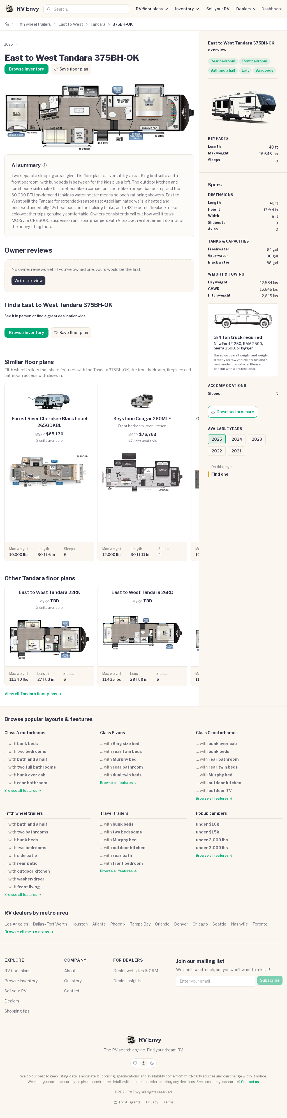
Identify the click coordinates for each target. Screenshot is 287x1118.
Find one (219, 474)
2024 (237, 439)
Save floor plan (73, 69)
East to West (70, 24)
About (70, 970)
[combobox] (86, 8)
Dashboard (272, 8)
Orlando (162, 924)
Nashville (239, 924)
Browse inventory (26, 69)
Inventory (184, 8)
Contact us (250, 1082)
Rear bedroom (223, 61)
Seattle (219, 924)
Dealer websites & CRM (135, 970)
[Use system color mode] (135, 1063)
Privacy (152, 1102)
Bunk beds (264, 70)
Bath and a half (223, 70)
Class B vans (112, 732)
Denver (181, 924)
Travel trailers (114, 813)
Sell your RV (218, 8)
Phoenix (118, 924)
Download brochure (235, 411)
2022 (217, 450)
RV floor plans (149, 8)
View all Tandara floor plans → (33, 693)
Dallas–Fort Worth (50, 924)
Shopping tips (17, 1011)
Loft (245, 70)
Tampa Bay (140, 924)
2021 (237, 450)
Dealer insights (127, 980)
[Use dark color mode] (152, 1063)
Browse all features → (22, 790)
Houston (79, 924)
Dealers (243, 8)
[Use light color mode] (143, 1063)
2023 (257, 439)
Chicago (200, 924)
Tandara (98, 24)
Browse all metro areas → (29, 931)
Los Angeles (16, 924)
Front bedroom (254, 61)
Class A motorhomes (25, 732)
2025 (217, 439)
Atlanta (99, 924)
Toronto (260, 924)
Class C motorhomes (217, 732)
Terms (168, 1102)
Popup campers (211, 813)
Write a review (28, 280)
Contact (72, 990)
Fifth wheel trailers (33, 24)
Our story (73, 980)
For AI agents (129, 1102)
